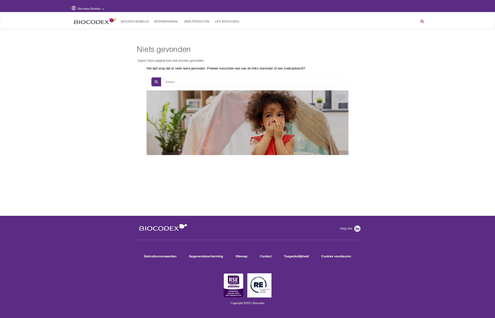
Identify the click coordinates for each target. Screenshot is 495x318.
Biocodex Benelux (135, 21)
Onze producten (196, 21)
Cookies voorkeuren (336, 256)
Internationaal (166, 21)
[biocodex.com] (94, 22)
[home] (162, 233)
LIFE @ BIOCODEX (227, 21)
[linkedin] (356, 229)
